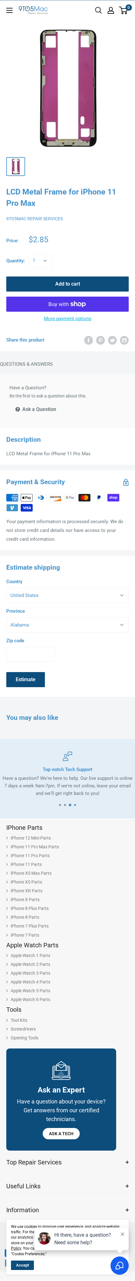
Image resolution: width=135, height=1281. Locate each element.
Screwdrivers (23, 1029)
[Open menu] (9, 10)
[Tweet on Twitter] (112, 340)
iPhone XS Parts (26, 881)
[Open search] (98, 10)
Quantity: (15, 261)
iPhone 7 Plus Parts (30, 925)
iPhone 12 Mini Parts (31, 837)
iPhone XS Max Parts (31, 873)
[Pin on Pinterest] (100, 340)
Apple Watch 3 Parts (30, 973)
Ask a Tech (61, 1133)
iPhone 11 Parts (26, 864)
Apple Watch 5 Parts (30, 990)
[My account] (111, 10)
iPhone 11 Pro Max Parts (35, 846)
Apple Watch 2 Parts (30, 964)
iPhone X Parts (25, 899)
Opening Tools (24, 1037)
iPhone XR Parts (26, 890)
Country (14, 581)
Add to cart (67, 284)
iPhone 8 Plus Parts (30, 908)
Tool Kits (19, 1020)
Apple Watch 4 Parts (30, 981)
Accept (22, 1265)
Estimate (25, 679)
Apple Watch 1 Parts (30, 955)
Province (15, 611)
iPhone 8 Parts (25, 917)
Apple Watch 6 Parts (30, 999)
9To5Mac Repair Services (34, 218)
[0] (123, 10)
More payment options (67, 318)
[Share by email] (124, 340)
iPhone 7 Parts (25, 935)
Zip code (15, 640)
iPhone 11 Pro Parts (30, 855)
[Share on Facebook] (88, 340)
